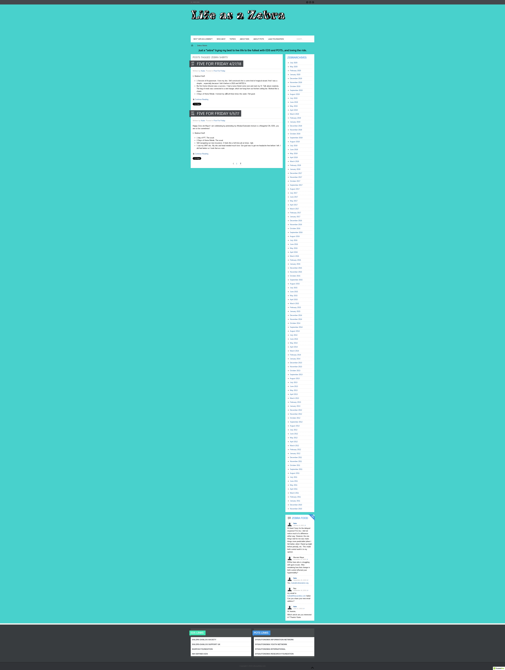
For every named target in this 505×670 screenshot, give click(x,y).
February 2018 (295, 165)
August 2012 (295, 426)
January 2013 (295, 406)
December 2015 (296, 268)
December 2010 (296, 505)
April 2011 (293, 489)
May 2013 (293, 390)
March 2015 (294, 303)
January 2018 (295, 169)
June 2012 (294, 434)
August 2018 (295, 142)
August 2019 (295, 94)
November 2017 (296, 177)
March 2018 (294, 161)
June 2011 (294, 481)
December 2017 (296, 173)
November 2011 (296, 461)
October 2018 (295, 134)
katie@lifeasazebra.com (296, 596)
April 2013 (294, 394)
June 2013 (294, 386)
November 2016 (296, 225)
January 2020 (295, 75)
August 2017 (295, 189)
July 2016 (293, 240)
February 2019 (295, 118)
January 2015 (295, 311)
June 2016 (294, 244)
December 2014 (296, 315)
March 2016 (294, 256)
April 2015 (294, 300)
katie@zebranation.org (299, 583)
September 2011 (296, 469)
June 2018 (294, 150)
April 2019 (294, 110)
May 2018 (293, 153)
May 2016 (293, 248)
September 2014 (296, 327)
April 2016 (294, 252)
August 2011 (294, 473)
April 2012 (294, 442)
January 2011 (295, 501)
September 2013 (296, 375)
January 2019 (295, 122)
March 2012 (294, 446)
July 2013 (293, 382)
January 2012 (295, 453)
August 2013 (295, 378)
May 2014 (293, 343)
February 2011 (295, 497)
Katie (203, 71)
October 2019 (295, 86)
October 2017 (295, 181)
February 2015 (295, 307)
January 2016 (295, 264)
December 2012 (296, 410)
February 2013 (295, 402)
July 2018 (293, 146)
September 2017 (296, 185)
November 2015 (296, 272)
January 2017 (295, 217)
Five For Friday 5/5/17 (218, 113)
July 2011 (293, 477)
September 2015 (296, 280)
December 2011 (296, 457)
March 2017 (294, 209)
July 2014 (293, 335)
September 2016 (296, 232)
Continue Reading (201, 99)
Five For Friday (219, 71)
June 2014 (294, 339)
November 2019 (296, 82)
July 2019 (293, 98)
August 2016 (295, 236)
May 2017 (293, 201)
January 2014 (295, 359)
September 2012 (296, 422)
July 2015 (293, 288)
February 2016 (295, 260)
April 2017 (294, 205)
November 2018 (296, 130)
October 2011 (295, 465)
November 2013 (296, 367)
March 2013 (294, 398)
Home (192, 45)
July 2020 (293, 63)
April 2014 (294, 347)
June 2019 (294, 102)
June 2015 (294, 292)
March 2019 (294, 114)
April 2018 (294, 157)
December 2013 (296, 363)
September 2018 (296, 138)
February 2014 (295, 355)
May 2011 (293, 485)
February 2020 (295, 71)
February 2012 (295, 450)
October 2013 (295, 371)
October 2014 (295, 323)
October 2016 (295, 228)
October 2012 (295, 418)
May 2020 (293, 67)
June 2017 (294, 197)
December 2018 (296, 126)
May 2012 (293, 438)
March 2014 (294, 351)
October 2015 (295, 276)
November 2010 (296, 509)
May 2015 (293, 296)
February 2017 (295, 213)
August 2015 (295, 284)
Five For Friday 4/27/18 (219, 63)
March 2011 (294, 493)
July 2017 (293, 193)
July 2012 (293, 430)
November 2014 (296, 319)
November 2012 (296, 414)
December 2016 (296, 221)
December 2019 (296, 78)
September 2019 (296, 90)
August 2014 (295, 331)
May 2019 (293, 106)
